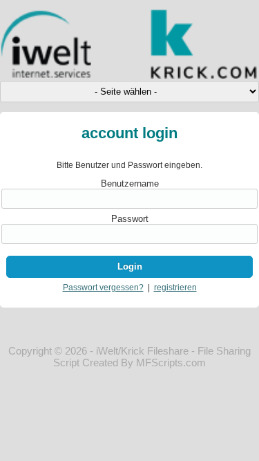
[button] (129, 267)
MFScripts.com (171, 362)
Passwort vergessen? (103, 287)
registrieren (175, 287)
